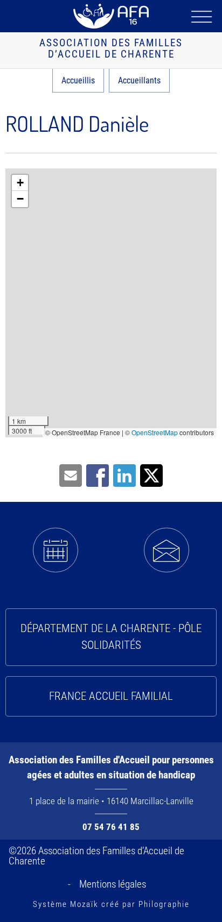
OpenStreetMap (154, 432)
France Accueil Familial (111, 696)
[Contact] (166, 550)
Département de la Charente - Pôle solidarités (111, 637)
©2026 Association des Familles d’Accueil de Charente (96, 856)
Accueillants (139, 80)
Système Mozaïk (66, 904)
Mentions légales (112, 884)
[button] (20, 183)
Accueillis (78, 80)
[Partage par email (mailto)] (70, 475)
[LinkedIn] (124, 475)
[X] (151, 475)
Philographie (164, 904)
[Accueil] (111, 16)
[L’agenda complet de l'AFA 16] (55, 550)
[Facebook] (97, 475)
